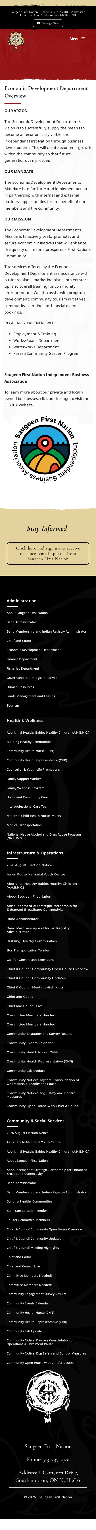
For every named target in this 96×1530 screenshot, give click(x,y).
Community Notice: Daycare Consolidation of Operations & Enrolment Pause (43, 1082)
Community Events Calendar (30, 1043)
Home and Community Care (27, 797)
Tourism (13, 705)
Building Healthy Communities (29, 742)
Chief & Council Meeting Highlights (35, 987)
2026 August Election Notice (29, 865)
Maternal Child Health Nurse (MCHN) (34, 816)
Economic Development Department (34, 650)
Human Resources (20, 687)
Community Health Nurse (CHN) (30, 751)
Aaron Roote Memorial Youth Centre (36, 874)
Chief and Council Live (25, 1006)
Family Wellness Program (25, 788)
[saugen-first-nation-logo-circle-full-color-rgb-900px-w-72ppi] (45, 418)
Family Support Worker (24, 779)
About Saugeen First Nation (27, 613)
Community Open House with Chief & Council (43, 1106)
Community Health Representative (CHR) (37, 760)
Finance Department (22, 659)
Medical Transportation (24, 825)
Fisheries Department (23, 668)
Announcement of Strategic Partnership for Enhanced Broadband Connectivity (42, 908)
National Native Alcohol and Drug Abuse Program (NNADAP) (44, 836)
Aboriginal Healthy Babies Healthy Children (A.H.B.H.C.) (48, 732)
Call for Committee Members (30, 960)
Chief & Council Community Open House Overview (47, 969)
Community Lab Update (26, 1071)
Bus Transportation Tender (28, 950)
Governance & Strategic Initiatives (32, 678)
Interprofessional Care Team (28, 806)
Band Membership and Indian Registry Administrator (46, 631)
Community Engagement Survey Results (39, 1034)
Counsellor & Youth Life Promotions (33, 769)
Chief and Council (20, 641)
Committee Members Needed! (31, 1015)
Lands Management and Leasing (31, 696)
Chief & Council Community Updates (36, 978)
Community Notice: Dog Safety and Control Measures (41, 1095)
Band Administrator (21, 622)
